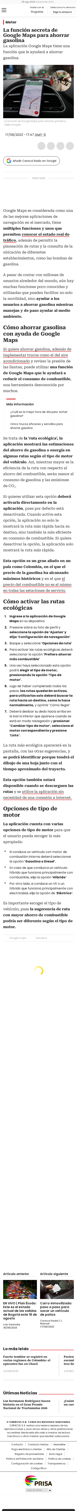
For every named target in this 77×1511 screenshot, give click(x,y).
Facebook (41, 146)
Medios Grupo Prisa (38, 1490)
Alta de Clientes (56, 1449)
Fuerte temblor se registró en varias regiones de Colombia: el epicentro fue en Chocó (26, 1360)
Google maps (17, 938)
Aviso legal (55, 1454)
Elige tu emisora (62, 12)
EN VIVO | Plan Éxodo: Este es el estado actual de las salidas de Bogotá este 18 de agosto (20, 1311)
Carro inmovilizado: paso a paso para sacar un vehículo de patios (56, 1309)
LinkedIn (60, 146)
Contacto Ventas (38, 1444)
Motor (11, 22)
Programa (37, 12)
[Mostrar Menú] (4, 10)
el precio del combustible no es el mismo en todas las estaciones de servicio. (37, 585)
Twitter (51, 146)
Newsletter (60, 1444)
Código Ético (38, 1468)
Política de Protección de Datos (24, 1458)
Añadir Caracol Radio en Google (34, 161)
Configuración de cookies (27, 1463)
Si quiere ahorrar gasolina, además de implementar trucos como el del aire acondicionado (37, 355)
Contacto (17, 1444)
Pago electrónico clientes (26, 1449)
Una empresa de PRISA (38, 1480)
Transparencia (57, 1463)
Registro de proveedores (29, 1454)
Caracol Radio (19, 10)
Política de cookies (59, 1458)
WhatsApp (70, 146)
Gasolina (41, 938)
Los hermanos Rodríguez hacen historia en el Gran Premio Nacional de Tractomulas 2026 (26, 1404)
